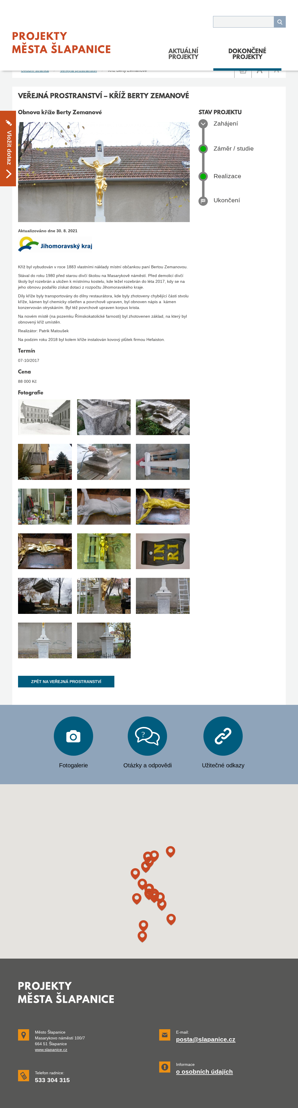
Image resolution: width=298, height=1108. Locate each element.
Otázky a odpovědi (147, 765)
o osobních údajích (204, 1071)
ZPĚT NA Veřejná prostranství (66, 681)
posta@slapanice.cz (205, 1039)
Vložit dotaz (9, 148)
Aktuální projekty (183, 54)
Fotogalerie (73, 765)
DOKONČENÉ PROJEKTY (247, 54)
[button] (143, 926)
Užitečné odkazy (223, 765)
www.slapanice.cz (51, 1049)
